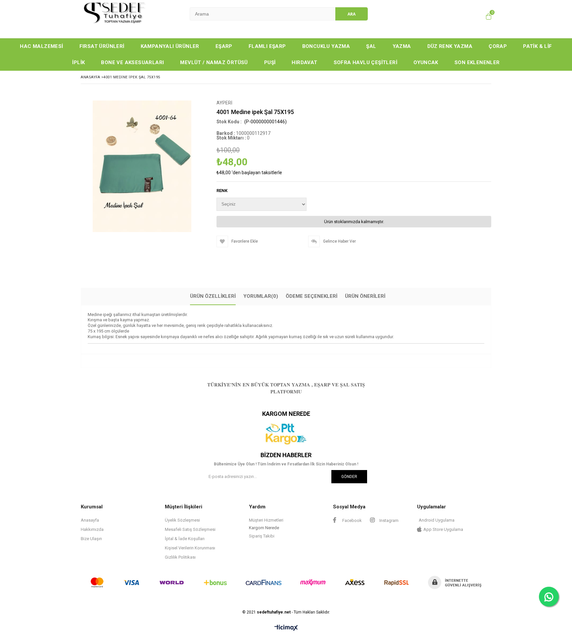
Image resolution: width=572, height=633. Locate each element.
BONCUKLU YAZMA (326, 46)
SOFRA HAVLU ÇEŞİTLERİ (365, 62)
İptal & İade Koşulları (185, 538)
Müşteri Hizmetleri (266, 520)
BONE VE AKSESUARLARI (132, 62)
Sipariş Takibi (261, 536)
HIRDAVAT (304, 62)
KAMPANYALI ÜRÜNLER (170, 46)
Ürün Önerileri (365, 296)
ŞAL (371, 46)
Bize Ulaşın (91, 538)
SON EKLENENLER (477, 62)
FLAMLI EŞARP (267, 46)
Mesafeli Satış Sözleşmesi (190, 529)
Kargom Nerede (264, 527)
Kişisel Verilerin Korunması (190, 547)
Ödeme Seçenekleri (311, 296)
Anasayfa (90, 520)
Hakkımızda (92, 529)
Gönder (349, 476)
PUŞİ (270, 62)
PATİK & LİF (537, 46)
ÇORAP (498, 46)
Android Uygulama (436, 520)
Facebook (351, 520)
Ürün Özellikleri (213, 296)
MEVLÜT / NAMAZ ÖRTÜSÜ (214, 62)
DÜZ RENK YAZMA (450, 46)
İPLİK (78, 62)
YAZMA (402, 46)
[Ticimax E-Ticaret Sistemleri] (286, 628)
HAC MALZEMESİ (41, 46)
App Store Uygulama (443, 529)
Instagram (388, 520)
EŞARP (223, 46)
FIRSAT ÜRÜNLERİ (101, 46)
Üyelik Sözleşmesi (182, 520)
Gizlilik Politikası (180, 557)
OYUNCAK (425, 62)
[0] (488, 16)
